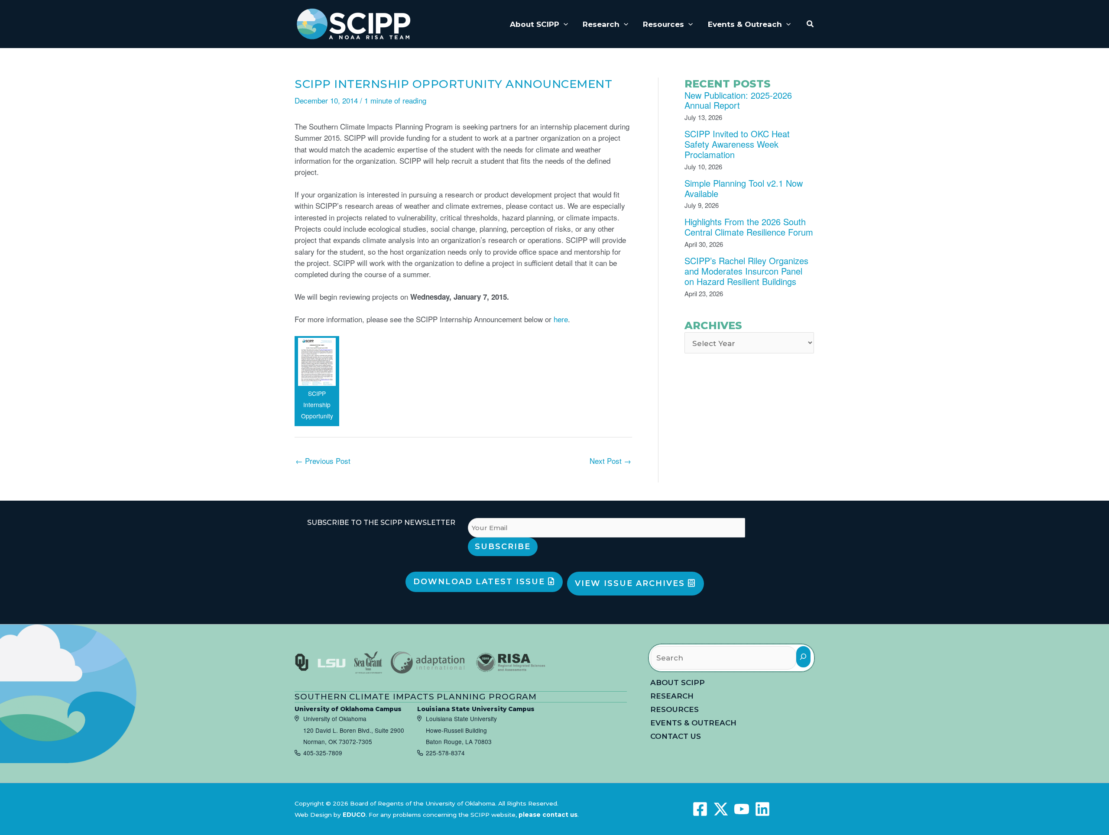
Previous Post (322, 460)
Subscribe (503, 546)
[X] (721, 809)
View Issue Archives (631, 583)
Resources (674, 709)
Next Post (610, 460)
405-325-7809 (322, 752)
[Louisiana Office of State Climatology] (331, 663)
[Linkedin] (762, 809)
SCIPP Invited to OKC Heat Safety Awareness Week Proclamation (737, 144)
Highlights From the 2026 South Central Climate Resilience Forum (748, 226)
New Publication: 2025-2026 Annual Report (738, 100)
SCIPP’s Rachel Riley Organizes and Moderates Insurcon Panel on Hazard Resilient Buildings (746, 271)
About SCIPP (677, 682)
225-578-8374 (445, 752)
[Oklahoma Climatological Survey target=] (301, 662)
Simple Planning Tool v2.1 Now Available (743, 188)
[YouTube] (741, 809)
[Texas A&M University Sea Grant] (368, 662)
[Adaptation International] (427, 662)
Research (672, 696)
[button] (563, 24)
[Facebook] (700, 809)
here (561, 319)
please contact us (548, 814)
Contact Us (675, 736)
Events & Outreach (693, 722)
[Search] (803, 656)
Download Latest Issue (480, 581)
